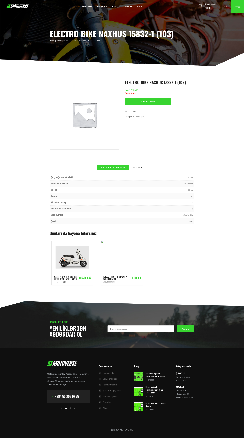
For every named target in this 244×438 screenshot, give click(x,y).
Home (52, 41)
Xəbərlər (128, 6)
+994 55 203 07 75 (67, 396)
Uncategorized (62, 41)
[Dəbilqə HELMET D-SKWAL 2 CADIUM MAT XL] (122, 257)
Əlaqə (139, 6)
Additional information (113, 168)
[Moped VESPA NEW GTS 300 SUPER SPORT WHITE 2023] (72, 257)
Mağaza (115, 6)
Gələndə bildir (148, 102)
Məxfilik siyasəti (110, 396)
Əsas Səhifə (87, 6)
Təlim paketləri (110, 384)
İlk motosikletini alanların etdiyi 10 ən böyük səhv (154, 389)
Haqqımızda (102, 6)
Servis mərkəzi (110, 379)
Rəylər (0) (138, 168)
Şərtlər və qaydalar (112, 390)
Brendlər (107, 402)
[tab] (113, 167)
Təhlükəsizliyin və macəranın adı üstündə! (155, 375)
